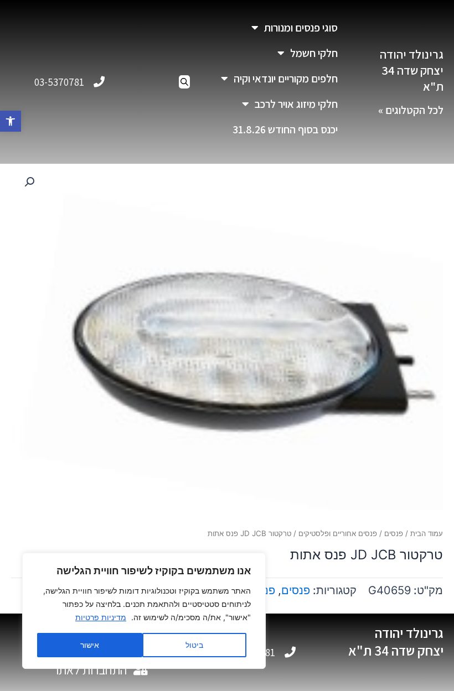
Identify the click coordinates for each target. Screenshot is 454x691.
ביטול (194, 645)
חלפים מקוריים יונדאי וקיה (286, 78)
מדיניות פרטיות (100, 617)
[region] (144, 611)
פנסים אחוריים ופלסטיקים (337, 533)
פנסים (393, 533)
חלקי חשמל (314, 53)
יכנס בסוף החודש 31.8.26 (285, 129)
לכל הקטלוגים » (410, 110)
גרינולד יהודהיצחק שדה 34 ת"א (411, 69)
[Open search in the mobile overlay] (184, 82)
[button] (10, 121)
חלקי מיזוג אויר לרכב (296, 104)
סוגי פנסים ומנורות (301, 27)
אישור (89, 645)
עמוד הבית (426, 533)
